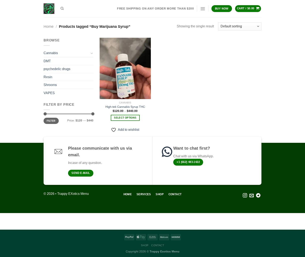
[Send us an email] (251, 195)
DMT (47, 61)
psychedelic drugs (57, 69)
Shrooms (50, 85)
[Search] (62, 8)
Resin (48, 77)
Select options (125, 117)
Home (49, 26)
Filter (51, 120)
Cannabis (51, 53)
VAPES (49, 93)
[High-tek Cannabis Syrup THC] (125, 68)
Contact (157, 245)
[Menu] (202, 9)
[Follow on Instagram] (245, 195)
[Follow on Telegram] (258, 195)
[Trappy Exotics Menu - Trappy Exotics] (49, 9)
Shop (144, 245)
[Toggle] (91, 53)
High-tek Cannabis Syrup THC (125, 106)
